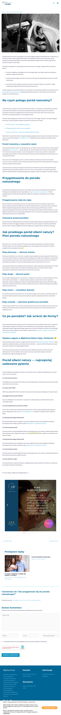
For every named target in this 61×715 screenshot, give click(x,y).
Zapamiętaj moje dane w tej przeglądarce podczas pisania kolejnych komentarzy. (25, 641)
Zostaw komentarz (9, 577)
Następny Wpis (54, 541)
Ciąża (15, 577)
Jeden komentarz (6, 12)
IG (28, 472)
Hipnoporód (15, 12)
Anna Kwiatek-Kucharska (41, 557)
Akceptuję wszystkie (49, 707)
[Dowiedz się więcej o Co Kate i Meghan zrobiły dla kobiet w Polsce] (17, 563)
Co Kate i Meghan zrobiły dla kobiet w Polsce (15, 574)
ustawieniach (6, 713)
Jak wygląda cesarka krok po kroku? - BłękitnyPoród (26, 600)
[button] (53, 3)
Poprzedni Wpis (7, 541)
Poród (21, 12)
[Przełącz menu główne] (57, 3)
